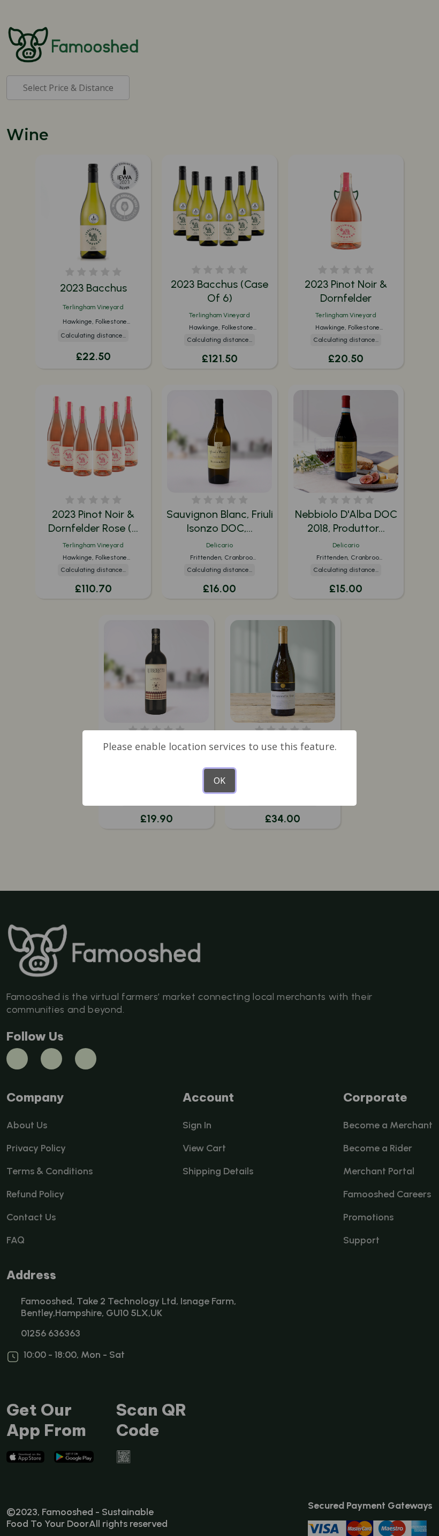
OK (219, 780)
